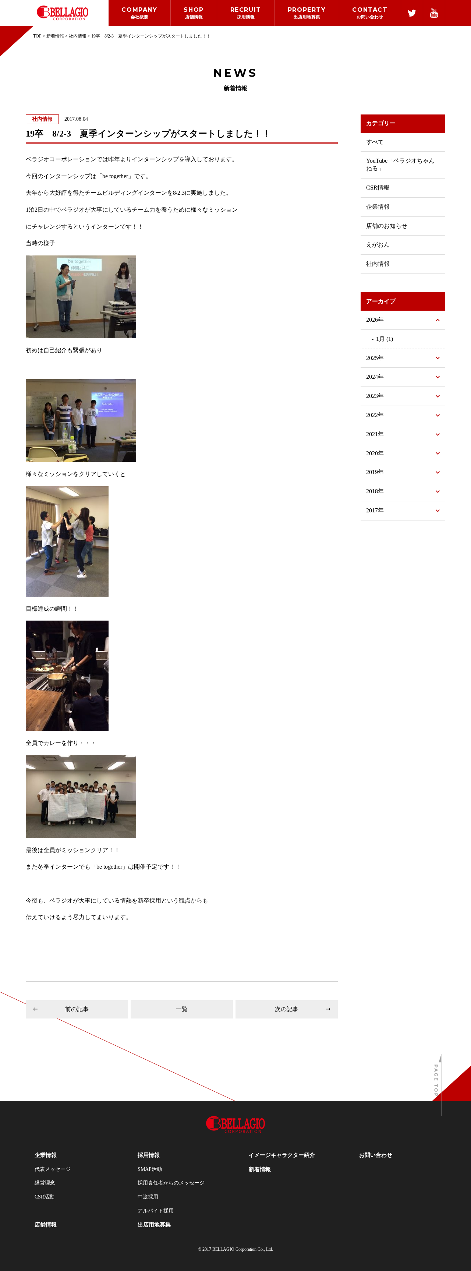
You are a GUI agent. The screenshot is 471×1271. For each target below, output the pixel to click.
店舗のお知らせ (386, 226)
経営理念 (45, 1183)
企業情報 (378, 207)
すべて (375, 142)
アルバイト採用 (156, 1211)
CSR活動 (44, 1197)
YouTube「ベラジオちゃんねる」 (400, 165)
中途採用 (148, 1197)
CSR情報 (377, 187)
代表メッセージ (53, 1169)
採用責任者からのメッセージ (171, 1183)
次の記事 (286, 1009)
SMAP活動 (150, 1169)
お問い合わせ (375, 1155)
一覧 (182, 1009)
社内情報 (42, 119)
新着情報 (260, 1169)
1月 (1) (384, 339)
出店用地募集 (154, 1225)
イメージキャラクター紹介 (282, 1155)
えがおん (378, 244)
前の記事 (77, 1009)
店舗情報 (46, 1225)
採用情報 (149, 1155)
